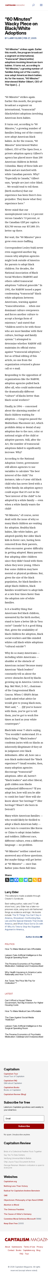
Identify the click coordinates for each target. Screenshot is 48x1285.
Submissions (16, 1247)
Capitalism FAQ (10, 1080)
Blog (38, 1250)
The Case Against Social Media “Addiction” (19, 1018)
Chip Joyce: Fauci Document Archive (19, 1162)
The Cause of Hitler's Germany (17, 1214)
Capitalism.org (10, 1181)
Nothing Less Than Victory (16, 1186)
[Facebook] (16, 880)
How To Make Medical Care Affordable (23, 949)
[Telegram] (26, 880)
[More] (39, 880)
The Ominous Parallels (14, 1209)
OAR (5, 1195)
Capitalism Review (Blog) (15, 1094)
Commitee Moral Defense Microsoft (20, 1219)
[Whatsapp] (21, 880)
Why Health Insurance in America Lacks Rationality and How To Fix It (23, 973)
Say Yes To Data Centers (14, 1155)
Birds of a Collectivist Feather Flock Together (23, 1151)
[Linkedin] (12, 880)
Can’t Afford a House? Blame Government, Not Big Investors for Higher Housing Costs (24, 1002)
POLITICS (9, 944)
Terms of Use (29, 1247)
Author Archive (33, 937)
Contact (10, 1250)
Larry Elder (15, 38)
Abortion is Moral (11, 1205)
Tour (27, 1254)
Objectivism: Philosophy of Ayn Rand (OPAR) (23, 1200)
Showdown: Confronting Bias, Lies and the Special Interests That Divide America (24, 921)
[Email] (30, 880)
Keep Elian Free (11, 1223)
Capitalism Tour (11, 1074)
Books (18, 1250)
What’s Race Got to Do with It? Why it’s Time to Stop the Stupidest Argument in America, (24, 926)
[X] (7, 880)
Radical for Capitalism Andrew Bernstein (22, 1191)
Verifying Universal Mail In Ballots (17, 1158)
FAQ (21, 1254)
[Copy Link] (35, 880)
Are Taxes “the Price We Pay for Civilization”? (20, 981)
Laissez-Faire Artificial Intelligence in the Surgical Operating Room (23, 956)
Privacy (39, 1247)
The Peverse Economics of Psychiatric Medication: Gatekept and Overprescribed (24, 964)
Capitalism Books (11, 1087)
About (7, 1247)
